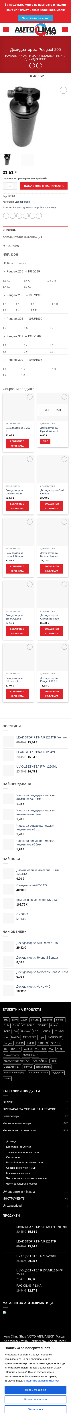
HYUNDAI (59, 1031)
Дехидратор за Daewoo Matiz (14, 492)
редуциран (58, 1072)
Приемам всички (35, 1389)
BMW (16, 1025)
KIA (6, 1037)
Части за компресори (17, 1123)
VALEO (28, 1049)
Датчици (11, 1141)
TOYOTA (15, 1049)
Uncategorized (12, 1205)
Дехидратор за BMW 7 (18, 430)
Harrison (25, 1031)
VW (51, 1049)
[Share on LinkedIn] (39, 216)
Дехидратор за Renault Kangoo (15, 555)
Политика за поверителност (42, 1380)
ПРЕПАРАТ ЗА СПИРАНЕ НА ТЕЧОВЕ (29, 1109)
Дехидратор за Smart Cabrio (14, 617)
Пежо (43, 207)
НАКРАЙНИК (40, 1060)
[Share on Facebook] (13, 216)
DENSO (8, 1102)
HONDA (46, 1031)
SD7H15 (55, 1043)
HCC (35, 1031)
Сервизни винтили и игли (21, 1167)
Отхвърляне (35, 1409)
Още (45, 441)
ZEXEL (60, 1049)
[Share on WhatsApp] (6, 216)
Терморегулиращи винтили (22, 1152)
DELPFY (42, 1025)
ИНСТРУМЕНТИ (14, 1198)
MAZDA (15, 1037)
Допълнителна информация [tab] (22, 237)
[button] (6, 30)
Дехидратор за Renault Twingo (49, 555)
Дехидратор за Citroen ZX (14, 680)
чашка (7, 1078)
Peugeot (17, 207)
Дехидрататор (31, 207)
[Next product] (32, 65)
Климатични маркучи (18, 1173)
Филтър (51, 207)
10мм (15, 1019)
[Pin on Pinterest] (32, 216)
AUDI (6, 1025)
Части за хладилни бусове (22, 1183)
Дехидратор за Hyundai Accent (49, 430)
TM (5, 1049)
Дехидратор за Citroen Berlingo (49, 617)
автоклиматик (43, 1066)
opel (42, 1037)
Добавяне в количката (44, 185)
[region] (35, 1379)
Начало (11, 55)
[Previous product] (39, 65)
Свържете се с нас (35, 18)
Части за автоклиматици (42, 55)
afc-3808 (47, 1019)
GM (16, 1031)
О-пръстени (13, 1157)
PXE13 (19, 1043)
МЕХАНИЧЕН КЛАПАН (16, 1060)
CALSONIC (28, 1025)
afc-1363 (35, 1019)
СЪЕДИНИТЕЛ (12, 1066)
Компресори (11, 1116)
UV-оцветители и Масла (19, 1191)
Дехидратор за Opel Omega (52, 492)
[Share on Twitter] (19, 216)
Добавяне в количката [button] (17, 443)
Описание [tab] (9, 230)
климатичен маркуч (14, 1072)
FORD (7, 1031)
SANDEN (43, 1043)
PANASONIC (55, 1037)
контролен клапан (38, 1072)
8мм (6, 1019)
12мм (24, 1019)
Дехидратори (35, 59)
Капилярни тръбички (18, 1146)
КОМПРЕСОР (30, 1055)
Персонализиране (35, 1399)
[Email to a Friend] (26, 216)
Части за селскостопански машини (27, 1178)
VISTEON (40, 1049)
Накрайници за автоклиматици (24, 1162)
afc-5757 (60, 1019)
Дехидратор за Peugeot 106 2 (49, 680)
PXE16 (30, 1043)
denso (53, 1025)
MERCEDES (30, 1037)
